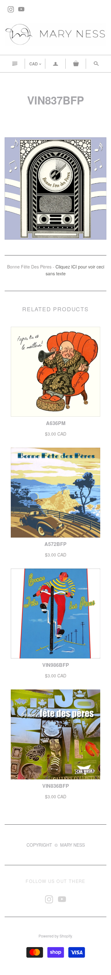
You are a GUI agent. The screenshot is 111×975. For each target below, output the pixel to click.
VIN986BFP (55, 664)
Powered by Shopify (55, 935)
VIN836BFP (55, 785)
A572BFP (55, 543)
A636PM (55, 423)
